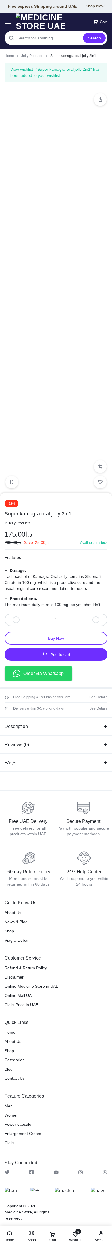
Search (94, 38)
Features (13, 557)
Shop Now (95, 6)
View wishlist (21, 69)
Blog (9, 1069)
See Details (98, 697)
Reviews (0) (17, 744)
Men (9, 1106)
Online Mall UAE (19, 995)
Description (16, 726)
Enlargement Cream (23, 1133)
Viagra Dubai (16, 940)
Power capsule (18, 1124)
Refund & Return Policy (26, 968)
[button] (100, 466)
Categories (14, 1060)
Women (12, 1115)
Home (9, 56)
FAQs (10, 762)
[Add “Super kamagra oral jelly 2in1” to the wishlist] (100, 482)
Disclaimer (14, 977)
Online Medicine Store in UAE (31, 986)
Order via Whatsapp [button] (43, 673)
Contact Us (15, 1078)
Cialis (9, 1142)
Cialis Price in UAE (21, 1004)
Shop (9, 931)
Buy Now (56, 638)
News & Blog (16, 922)
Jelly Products (32, 56)
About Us (13, 912)
